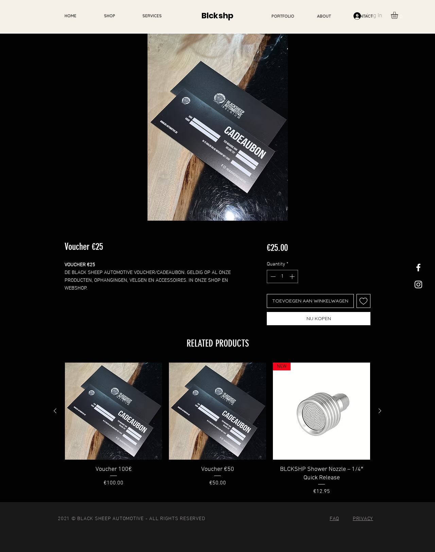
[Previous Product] (55, 411)
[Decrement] (272, 276)
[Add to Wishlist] (363, 301)
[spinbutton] (282, 276)
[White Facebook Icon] (418, 267)
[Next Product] (380, 411)
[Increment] (292, 276)
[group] (217, 429)
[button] (398, 15)
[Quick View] (113, 411)
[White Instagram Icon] (418, 284)
